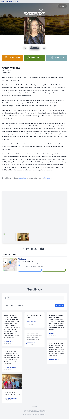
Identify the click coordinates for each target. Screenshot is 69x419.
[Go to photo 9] (14, 387)
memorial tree (22, 178)
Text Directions (29, 270)
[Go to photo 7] (12, 387)
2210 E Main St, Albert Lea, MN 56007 (32, 266)
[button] (10, 263)
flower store (47, 178)
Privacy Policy (30, 411)
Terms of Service (39, 411)
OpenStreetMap (36, 414)
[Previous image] (4, 382)
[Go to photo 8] (13, 387)
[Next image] (20, 382)
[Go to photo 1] (6, 387)
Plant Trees (54, 270)
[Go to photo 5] (10, 387)
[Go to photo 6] (11, 387)
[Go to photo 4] (9, 387)
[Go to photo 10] (15, 387)
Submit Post (59, 305)
